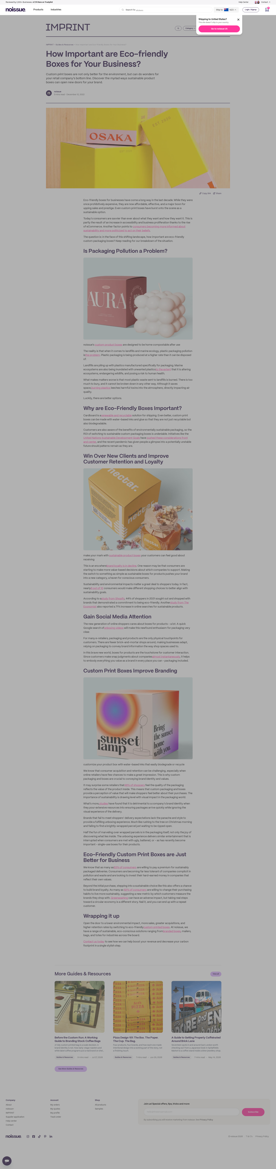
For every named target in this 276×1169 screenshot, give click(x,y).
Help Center (243, 2)
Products (38, 10)
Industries (56, 10)
